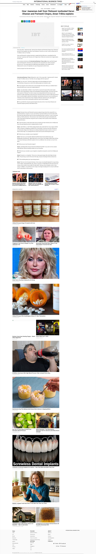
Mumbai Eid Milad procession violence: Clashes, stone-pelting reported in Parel (68, 40)
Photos (13, 546)
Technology (38, 4)
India (13, 532)
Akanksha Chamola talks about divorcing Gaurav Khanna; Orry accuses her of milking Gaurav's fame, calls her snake (19, 185)
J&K (69, 4)
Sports (47, 4)
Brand (49, 534)
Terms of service (33, 537)
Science (43, 4)
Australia (32, 542)
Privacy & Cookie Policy (35, 539)
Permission (32, 534)
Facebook (63, 543)
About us (50, 532)
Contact (49, 539)
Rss (58, 546)
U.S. (31, 549)
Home (24, 4)
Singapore (32, 546)
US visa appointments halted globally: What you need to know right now (52, 184)
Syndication (32, 536)
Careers (49, 536)
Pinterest (63, 546)
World (13, 536)
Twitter (56, 543)
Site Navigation (51, 537)
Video (66, 4)
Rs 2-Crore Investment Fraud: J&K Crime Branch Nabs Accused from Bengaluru (68, 50)
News (28, 4)
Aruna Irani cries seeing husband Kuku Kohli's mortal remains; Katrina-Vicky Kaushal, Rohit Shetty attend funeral (78, 99)
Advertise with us (33, 532)
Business (32, 4)
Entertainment (53, 4)
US (13, 534)
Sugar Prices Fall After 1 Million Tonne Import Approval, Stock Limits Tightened (68, 29)
